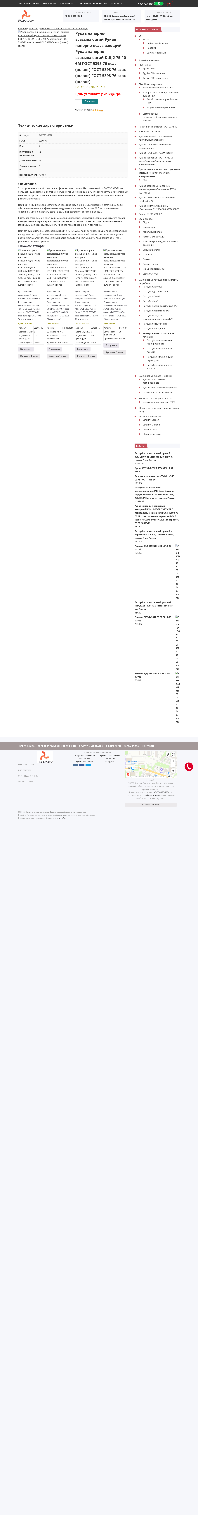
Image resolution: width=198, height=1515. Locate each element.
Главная (22, 28)
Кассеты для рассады (153, 236)
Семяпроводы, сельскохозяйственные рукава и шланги (160, 117)
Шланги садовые (152, 434)
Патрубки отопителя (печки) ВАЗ (160, 305)
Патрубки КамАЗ (151, 296)
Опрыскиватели (151, 249)
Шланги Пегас (150, 429)
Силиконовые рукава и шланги (155, 375)
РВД (145, 179)
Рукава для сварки (84, 761)
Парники (147, 254)
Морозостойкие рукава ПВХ (162, 107)
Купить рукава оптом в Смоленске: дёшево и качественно (38, 16)
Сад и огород (146, 218)
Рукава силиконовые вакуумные (160, 387)
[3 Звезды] (98, 110)
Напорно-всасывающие (84, 755)
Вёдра (146, 222)
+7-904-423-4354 (144, 3)
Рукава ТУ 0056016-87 (150, 214)
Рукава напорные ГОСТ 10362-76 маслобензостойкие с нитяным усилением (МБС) (156, 161)
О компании (113, 746)
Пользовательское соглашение (57, 746)
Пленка (146, 259)
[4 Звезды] (100, 110)
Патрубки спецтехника (155, 323)
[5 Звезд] (102, 110)
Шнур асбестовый (156, 52)
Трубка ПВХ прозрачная (155, 78)
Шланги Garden (151, 419)
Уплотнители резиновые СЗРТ (159, 402)
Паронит (151, 47)
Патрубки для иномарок (155, 291)
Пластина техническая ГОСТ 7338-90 (158, 126)
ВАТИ (146, 39)
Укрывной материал (153, 268)
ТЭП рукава (110, 761)
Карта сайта (27, 746)
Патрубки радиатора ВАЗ (156, 310)
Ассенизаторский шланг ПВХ (158, 87)
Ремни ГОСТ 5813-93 (149, 131)
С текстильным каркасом (92, 3)
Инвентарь (149, 227)
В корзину (90, 101)
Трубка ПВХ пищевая (154, 73)
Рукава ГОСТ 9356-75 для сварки (156, 152)
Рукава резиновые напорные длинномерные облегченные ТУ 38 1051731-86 (157, 189)
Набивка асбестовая (157, 43)
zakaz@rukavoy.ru (153, 795)
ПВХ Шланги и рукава (150, 84)
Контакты (117, 3)
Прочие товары (151, 264)
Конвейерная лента (149, 60)
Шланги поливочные (150, 416)
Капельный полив (152, 231)
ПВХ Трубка (145, 64)
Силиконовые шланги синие (158, 392)
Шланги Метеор (151, 424)
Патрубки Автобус (152, 286)
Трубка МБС (149, 68)
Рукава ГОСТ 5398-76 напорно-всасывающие (64, 28)
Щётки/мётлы (150, 273)
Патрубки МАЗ (150, 301)
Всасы (36, 3)
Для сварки (67, 3)
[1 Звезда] (93, 110)
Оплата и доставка (91, 746)
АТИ (141, 36)
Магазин (24, 3)
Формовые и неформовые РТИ (155, 398)
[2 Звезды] (95, 110)
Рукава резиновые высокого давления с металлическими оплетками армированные (159, 173)
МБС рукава (50, 3)
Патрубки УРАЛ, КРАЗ (154, 328)
